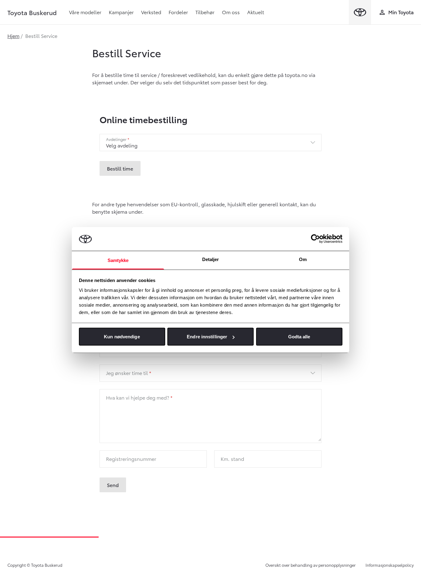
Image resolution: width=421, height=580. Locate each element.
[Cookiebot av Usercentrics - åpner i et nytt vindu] (315, 239)
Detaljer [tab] (210, 259)
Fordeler (178, 11)
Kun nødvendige (122, 336)
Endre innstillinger (207, 336)
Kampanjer (121, 11)
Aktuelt (255, 11)
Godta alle (299, 336)
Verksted (151, 11)
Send (113, 484)
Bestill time (120, 168)
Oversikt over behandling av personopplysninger (310, 565)
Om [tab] (303, 259)
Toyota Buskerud (32, 12)
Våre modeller (85, 11)
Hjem (13, 35)
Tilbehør (205, 11)
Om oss (231, 11)
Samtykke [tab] (118, 260)
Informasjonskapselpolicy (390, 565)
